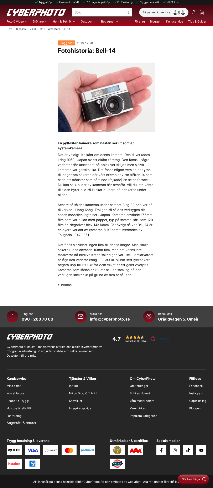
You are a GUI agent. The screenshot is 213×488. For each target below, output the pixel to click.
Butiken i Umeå (140, 393)
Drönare (38, 21)
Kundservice (174, 21)
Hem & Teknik (62, 21)
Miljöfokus (172, 2)
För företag (14, 416)
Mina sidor (14, 385)
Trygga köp (45, 2)
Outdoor (86, 21)
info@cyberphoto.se (110, 319)
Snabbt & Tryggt (18, 400)
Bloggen (155, 21)
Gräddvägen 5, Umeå (178, 319)
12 (41, 28)
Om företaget (139, 385)
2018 (33, 28)
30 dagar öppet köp (98, 2)
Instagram (196, 393)
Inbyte (73, 385)
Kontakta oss (15, 393)
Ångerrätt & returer (21, 423)
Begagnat (107, 21)
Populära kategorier (143, 416)
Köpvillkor (75, 400)
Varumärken (138, 408)
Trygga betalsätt (149, 2)
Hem (9, 28)
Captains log (197, 400)
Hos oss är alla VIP (19, 408)
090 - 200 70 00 (37, 319)
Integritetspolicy (80, 408)
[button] (140, 338)
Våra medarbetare (142, 400)
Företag (140, 21)
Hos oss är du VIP (69, 2)
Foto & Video (15, 21)
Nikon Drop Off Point (83, 393)
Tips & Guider (197, 21)
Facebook (196, 385)
